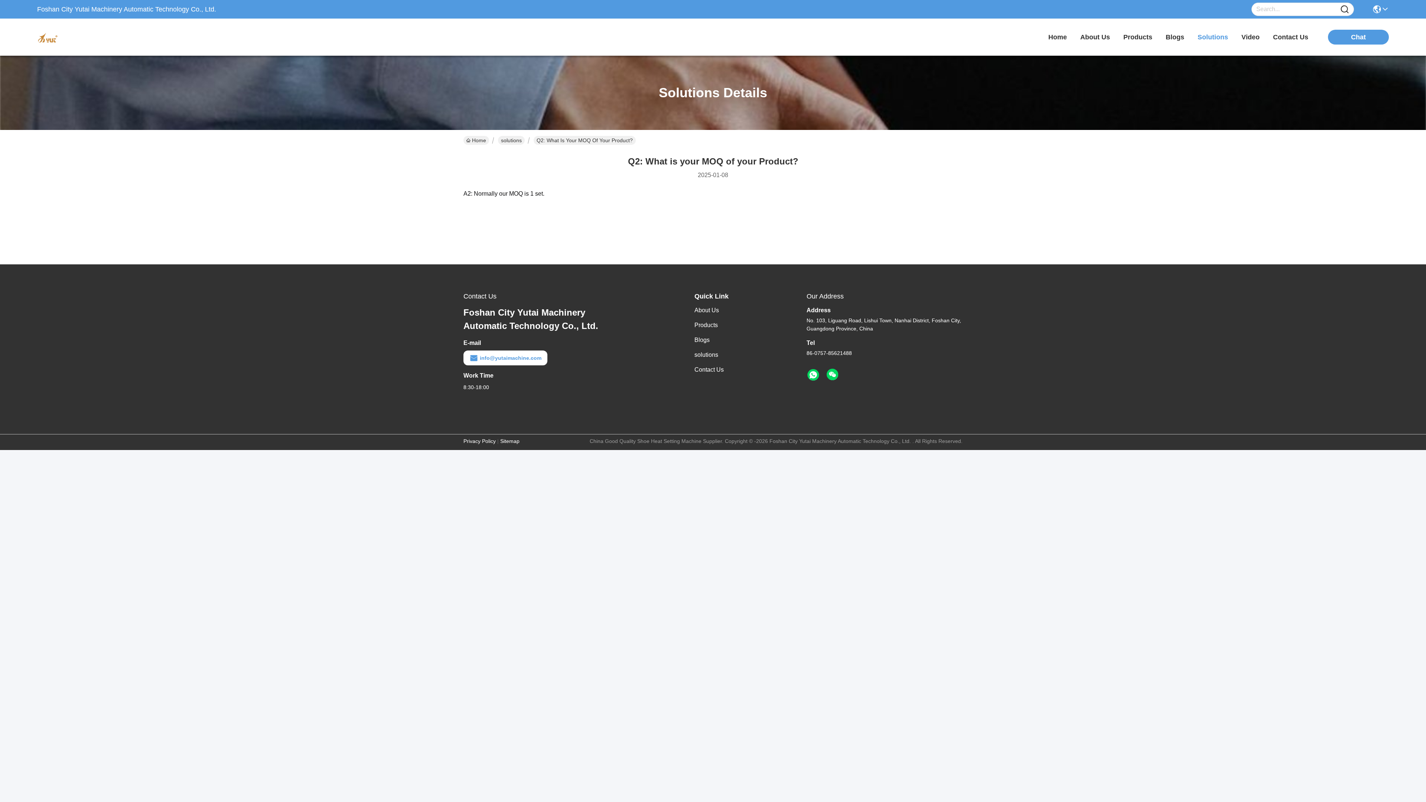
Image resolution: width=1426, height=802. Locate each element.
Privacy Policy (479, 441)
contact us (1290, 37)
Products (706, 325)
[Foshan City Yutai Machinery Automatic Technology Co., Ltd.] (78, 37)
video (1250, 37)
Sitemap (510, 441)
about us (1095, 37)
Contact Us (709, 369)
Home (1057, 37)
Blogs (702, 340)
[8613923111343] (813, 375)
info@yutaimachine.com (510, 358)
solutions (1213, 37)
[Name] (1344, 9)
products (1137, 37)
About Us (706, 310)
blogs (1175, 37)
